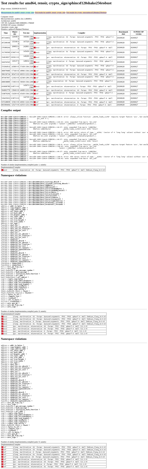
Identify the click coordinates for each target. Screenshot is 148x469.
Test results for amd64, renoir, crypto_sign (50, 13)
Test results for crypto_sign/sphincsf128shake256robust (86, 13)
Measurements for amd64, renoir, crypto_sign (17, 13)
